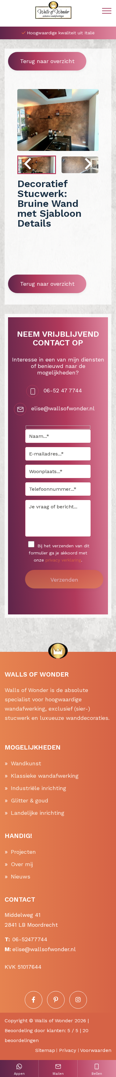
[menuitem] (36, 165)
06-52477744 (29, 939)
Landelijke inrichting (37, 813)
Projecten (23, 851)
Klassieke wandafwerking (45, 775)
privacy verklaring (63, 560)
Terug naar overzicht (47, 61)
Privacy (67, 1050)
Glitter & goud (29, 800)
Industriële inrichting (38, 788)
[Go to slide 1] (55, 132)
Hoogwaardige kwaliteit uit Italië (61, 32)
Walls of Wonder (54, 1021)
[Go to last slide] (28, 164)
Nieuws (20, 876)
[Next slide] (87, 164)
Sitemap (45, 1050)
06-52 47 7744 (63, 390)
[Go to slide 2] (60, 132)
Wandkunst (26, 763)
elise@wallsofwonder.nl (63, 408)
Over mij (22, 864)
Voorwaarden (95, 1050)
